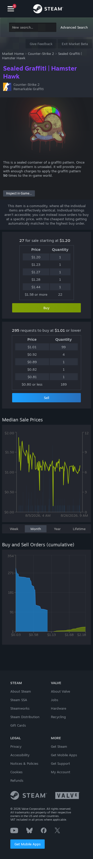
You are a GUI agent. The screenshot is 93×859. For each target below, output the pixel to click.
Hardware (58, 708)
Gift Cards (18, 725)
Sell (46, 398)
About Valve (60, 691)
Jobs (54, 700)
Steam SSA (18, 700)
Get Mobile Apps (27, 844)
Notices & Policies (24, 763)
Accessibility (19, 755)
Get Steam (59, 746)
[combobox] (32, 27)
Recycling (58, 717)
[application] (46, 476)
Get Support (60, 763)
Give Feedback (41, 44)
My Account (60, 772)
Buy (46, 308)
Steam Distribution (25, 717)
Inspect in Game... (19, 193)
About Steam (20, 691)
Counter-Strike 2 (41, 54)
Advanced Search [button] (74, 27)
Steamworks (19, 708)
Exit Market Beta (75, 44)
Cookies (16, 772)
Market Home (13, 54)
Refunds (16, 780)
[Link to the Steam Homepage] (48, 9)
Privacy (15, 746)
